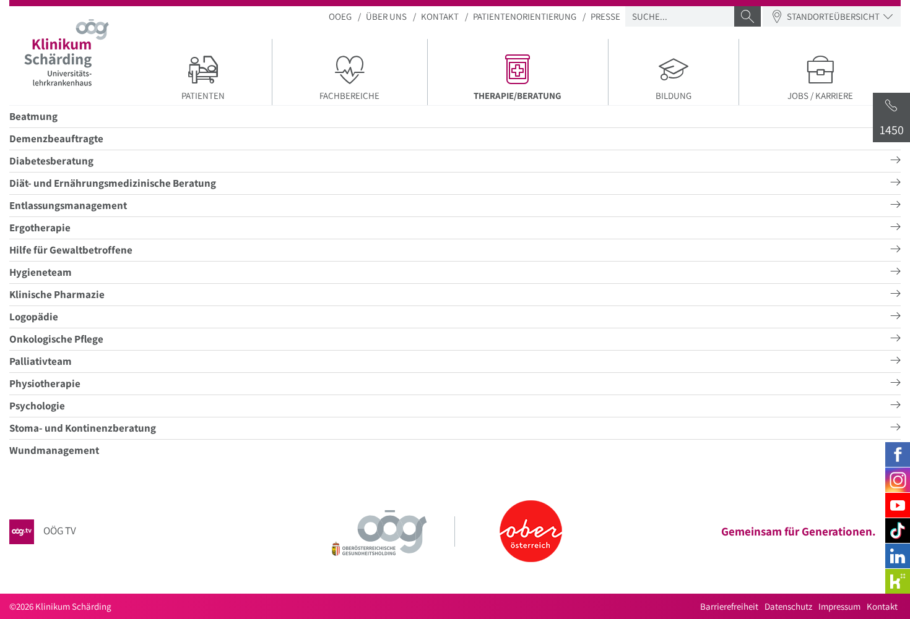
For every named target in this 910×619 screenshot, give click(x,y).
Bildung (673, 95)
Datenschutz (788, 606)
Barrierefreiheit (729, 606)
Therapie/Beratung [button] (541, 95)
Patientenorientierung (524, 16)
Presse (605, 16)
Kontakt (440, 16)
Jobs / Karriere (820, 95)
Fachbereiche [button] (349, 95)
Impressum (839, 606)
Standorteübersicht (833, 16)
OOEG (340, 16)
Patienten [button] (203, 95)
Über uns (386, 16)
